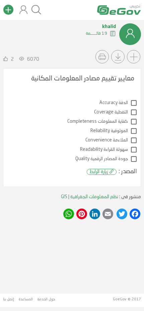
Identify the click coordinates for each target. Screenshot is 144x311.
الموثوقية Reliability (109, 131)
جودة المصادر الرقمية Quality (101, 159)
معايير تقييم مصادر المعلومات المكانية (82, 78)
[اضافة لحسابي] (133, 56)
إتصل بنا (8, 299)
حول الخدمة (46, 299)
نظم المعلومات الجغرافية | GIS (89, 197)
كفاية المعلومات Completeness (97, 121)
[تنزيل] (118, 56)
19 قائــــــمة (97, 33)
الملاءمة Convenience (106, 140)
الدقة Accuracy (113, 103)
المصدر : (113, 172)
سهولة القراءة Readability (104, 149)
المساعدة (25, 299)
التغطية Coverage (111, 112)
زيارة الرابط (98, 172)
